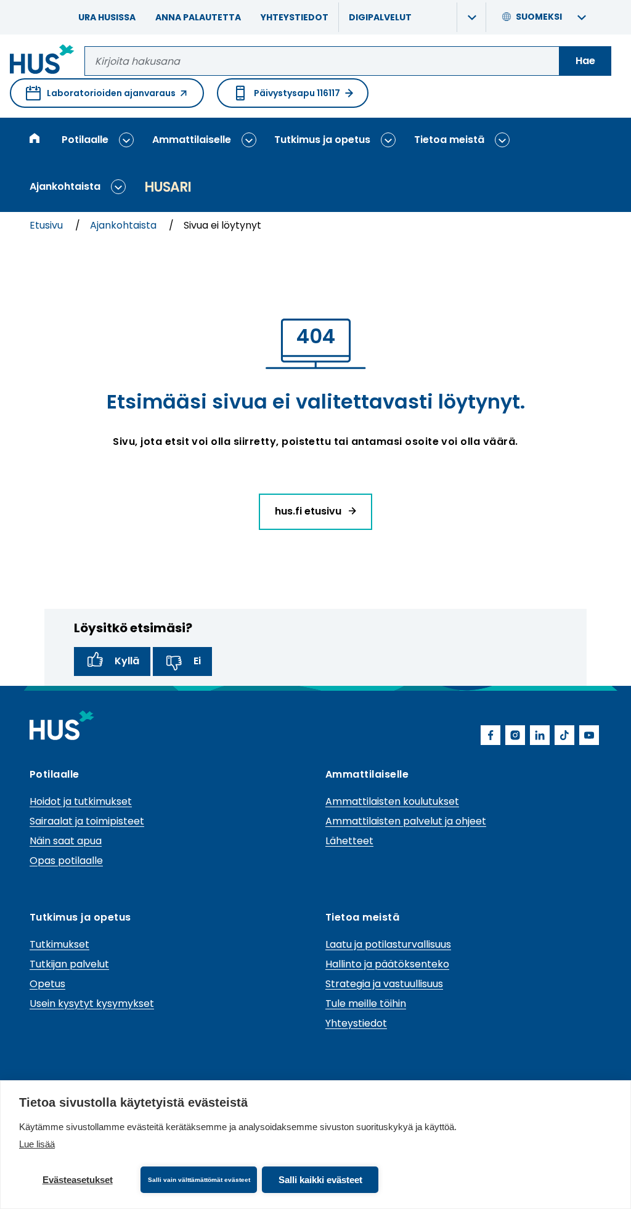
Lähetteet (349, 841)
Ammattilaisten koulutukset (392, 801)
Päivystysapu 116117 (297, 93)
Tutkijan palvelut (69, 964)
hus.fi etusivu (309, 511)
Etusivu (47, 225)
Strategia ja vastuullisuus (384, 984)
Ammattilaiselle (191, 139)
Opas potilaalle (66, 860)
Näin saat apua (66, 841)
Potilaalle (85, 139)
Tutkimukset (59, 944)
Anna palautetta (198, 17)
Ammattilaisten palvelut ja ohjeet (405, 821)
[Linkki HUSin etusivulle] (42, 61)
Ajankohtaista (65, 186)
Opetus (47, 984)
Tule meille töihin (365, 1003)
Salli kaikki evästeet (320, 1179)
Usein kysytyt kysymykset (92, 1003)
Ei (197, 661)
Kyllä (127, 661)
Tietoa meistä (449, 139)
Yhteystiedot (294, 17)
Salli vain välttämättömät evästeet (199, 1179)
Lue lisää (37, 1144)
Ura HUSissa (107, 17)
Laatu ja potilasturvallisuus (388, 944)
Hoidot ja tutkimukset (81, 801)
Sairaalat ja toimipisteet (87, 821)
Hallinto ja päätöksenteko (387, 964)
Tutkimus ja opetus (322, 139)
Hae (585, 61)
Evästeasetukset (78, 1179)
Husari (167, 187)
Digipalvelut (380, 17)
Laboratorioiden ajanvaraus (101, 97)
